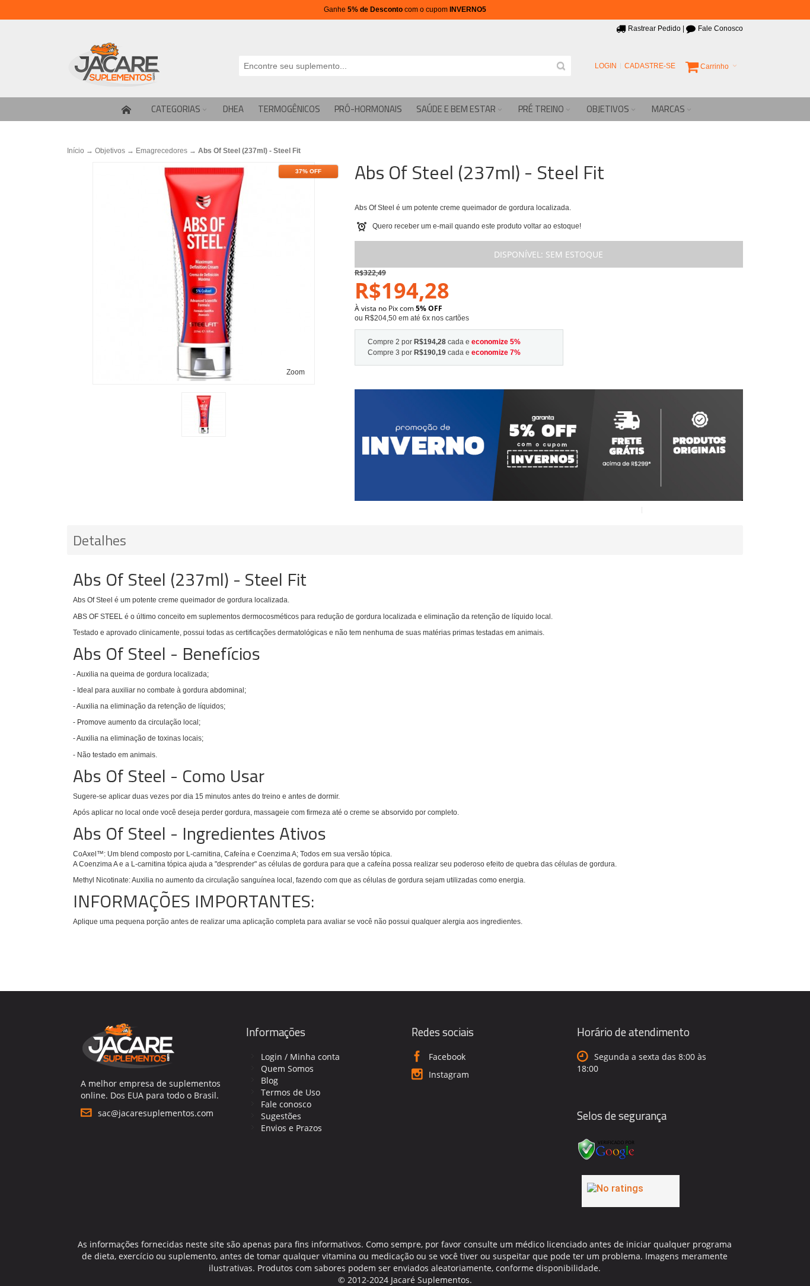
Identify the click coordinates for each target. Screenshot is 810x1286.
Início (75, 151)
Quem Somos (287, 1068)
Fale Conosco (720, 28)
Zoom (295, 372)
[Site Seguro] (606, 1140)
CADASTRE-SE (649, 66)
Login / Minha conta (300, 1056)
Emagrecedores (161, 151)
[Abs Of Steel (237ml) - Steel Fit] (203, 414)
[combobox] (405, 66)
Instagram (449, 1074)
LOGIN (606, 66)
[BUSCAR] (561, 66)
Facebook (447, 1056)
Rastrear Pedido (654, 28)
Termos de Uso (290, 1092)
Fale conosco (286, 1104)
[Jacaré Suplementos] (114, 65)
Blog (269, 1080)
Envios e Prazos (291, 1127)
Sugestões (281, 1116)
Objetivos (110, 151)
